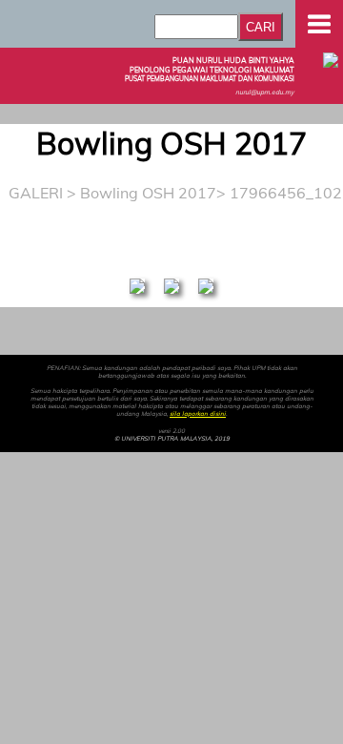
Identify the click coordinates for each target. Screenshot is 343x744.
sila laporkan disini (198, 414)
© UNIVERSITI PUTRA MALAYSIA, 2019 (172, 439)
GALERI (36, 192)
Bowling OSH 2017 (148, 192)
